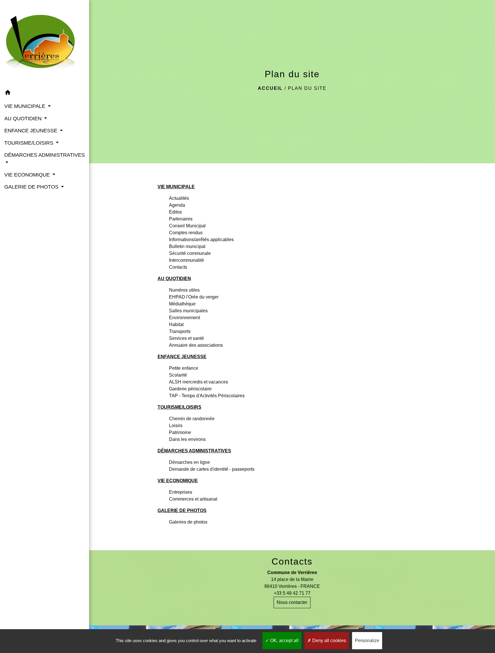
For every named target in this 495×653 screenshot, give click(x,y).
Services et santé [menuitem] (186, 338)
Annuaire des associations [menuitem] (196, 345)
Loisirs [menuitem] (175, 425)
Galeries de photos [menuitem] (188, 522)
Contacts (292, 561)
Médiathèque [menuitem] (182, 303)
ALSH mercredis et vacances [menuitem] (198, 381)
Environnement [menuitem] (184, 317)
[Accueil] (44, 43)
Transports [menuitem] (179, 331)
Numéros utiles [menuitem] (184, 290)
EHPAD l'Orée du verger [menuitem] (194, 296)
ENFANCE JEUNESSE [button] (31, 130)
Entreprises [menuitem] (180, 492)
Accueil (270, 88)
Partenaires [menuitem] (180, 218)
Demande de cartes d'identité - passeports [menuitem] (211, 469)
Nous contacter (292, 602)
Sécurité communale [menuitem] (190, 253)
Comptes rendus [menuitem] (186, 232)
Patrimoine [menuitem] (180, 432)
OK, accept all (283, 640)
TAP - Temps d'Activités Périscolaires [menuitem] (207, 395)
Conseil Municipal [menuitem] (187, 225)
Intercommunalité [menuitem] (186, 260)
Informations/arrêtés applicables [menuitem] (201, 239)
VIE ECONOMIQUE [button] (27, 175)
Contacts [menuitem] (178, 267)
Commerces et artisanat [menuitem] (193, 499)
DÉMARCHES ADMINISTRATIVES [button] (44, 155)
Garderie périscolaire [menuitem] (190, 388)
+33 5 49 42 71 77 (292, 593)
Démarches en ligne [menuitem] (189, 462)
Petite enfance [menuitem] (183, 368)
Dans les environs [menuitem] (187, 439)
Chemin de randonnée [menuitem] (192, 418)
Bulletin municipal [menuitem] (187, 246)
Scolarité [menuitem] (178, 375)
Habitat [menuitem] (176, 324)
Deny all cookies (328, 640)
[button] (44, 93)
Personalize (367, 640)
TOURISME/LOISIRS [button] (29, 143)
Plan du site (307, 88)
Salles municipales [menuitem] (188, 310)
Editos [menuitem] (175, 212)
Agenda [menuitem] (177, 205)
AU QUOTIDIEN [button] (23, 118)
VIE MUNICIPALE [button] (25, 106)
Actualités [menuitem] (179, 198)
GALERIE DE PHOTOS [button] (32, 187)
